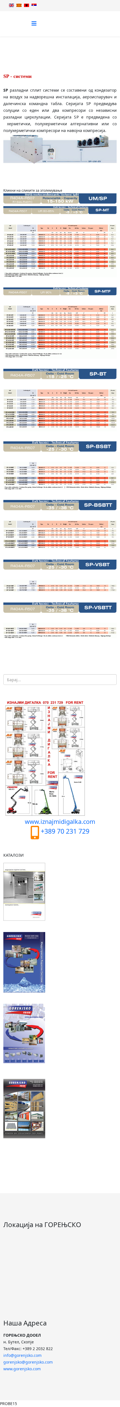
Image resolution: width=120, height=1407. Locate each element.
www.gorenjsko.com (22, 1368)
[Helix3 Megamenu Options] (34, 23)
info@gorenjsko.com (22, 1355)
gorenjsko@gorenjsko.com (28, 1362)
